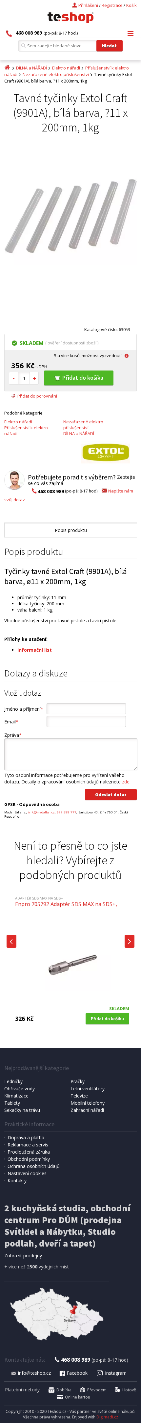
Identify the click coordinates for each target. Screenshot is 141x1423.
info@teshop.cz (34, 1373)
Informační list (34, 650)
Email (11, 722)
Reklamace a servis (28, 1145)
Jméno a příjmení (23, 709)
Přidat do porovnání (37, 396)
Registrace (112, 5)
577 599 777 (66, 812)
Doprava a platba (26, 1137)
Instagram (116, 1373)
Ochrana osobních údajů (34, 1166)
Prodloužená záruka (29, 1152)
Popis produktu (71, 530)
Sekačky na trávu (22, 1110)
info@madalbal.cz (41, 812)
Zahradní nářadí (87, 1110)
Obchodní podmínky (29, 1159)
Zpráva (13, 735)
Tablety (12, 1103)
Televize (79, 1096)
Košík (131, 5)
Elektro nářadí (66, 68)
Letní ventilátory (87, 1088)
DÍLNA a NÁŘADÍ (31, 68)
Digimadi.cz (107, 1417)
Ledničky (13, 1081)
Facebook (77, 1373)
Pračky (77, 1081)
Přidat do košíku (82, 377)
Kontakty (17, 1180)
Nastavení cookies (27, 1173)
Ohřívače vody (19, 1088)
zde (126, 782)
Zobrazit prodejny (23, 1255)
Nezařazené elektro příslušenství (56, 74)
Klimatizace (16, 1096)
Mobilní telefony (87, 1103)
